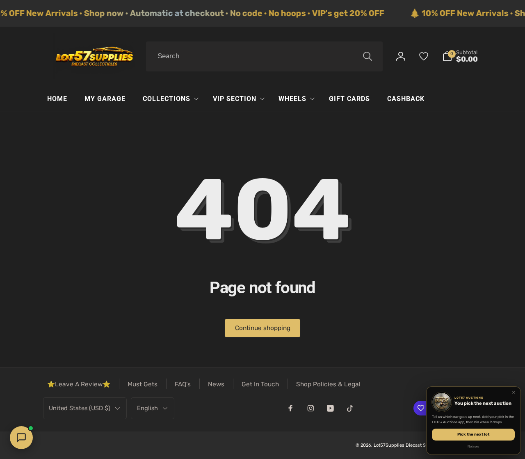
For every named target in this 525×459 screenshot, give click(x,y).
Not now (473, 446)
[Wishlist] (423, 56)
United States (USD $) (79, 408)
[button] (460, 56)
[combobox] (264, 56)
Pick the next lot (473, 434)
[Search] (367, 56)
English (147, 408)
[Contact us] (21, 437)
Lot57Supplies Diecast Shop (404, 445)
